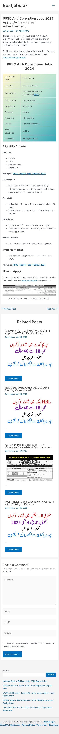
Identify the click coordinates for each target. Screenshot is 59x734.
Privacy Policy (28, 725)
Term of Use (41, 725)
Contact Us (15, 725)
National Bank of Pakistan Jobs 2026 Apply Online (25, 681)
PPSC (36, 94)
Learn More (13, 378)
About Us (4, 725)
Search (6, 670)
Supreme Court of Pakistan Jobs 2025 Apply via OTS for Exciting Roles (28, 332)
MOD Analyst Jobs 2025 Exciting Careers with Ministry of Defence (29, 503)
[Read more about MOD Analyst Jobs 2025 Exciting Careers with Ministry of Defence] (29, 525)
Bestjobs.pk (15, 5)
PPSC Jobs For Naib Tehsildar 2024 (29, 173)
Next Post (52, 309)
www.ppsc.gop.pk (29, 280)
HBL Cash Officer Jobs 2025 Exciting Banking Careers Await (27, 389)
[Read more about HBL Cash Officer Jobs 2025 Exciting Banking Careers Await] (29, 411)
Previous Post (8, 309)
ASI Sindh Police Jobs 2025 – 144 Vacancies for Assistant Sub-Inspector (28, 446)
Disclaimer (54, 725)
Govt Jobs (9, 337)
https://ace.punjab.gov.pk (14, 57)
